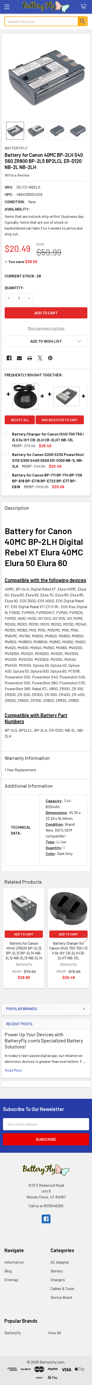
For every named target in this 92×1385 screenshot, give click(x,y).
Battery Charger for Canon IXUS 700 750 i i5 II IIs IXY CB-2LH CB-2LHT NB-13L (68, 950)
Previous (6, 938)
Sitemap (11, 1279)
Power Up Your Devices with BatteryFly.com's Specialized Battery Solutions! (44, 1040)
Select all (20, 420)
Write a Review (17, 175)
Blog (8, 1271)
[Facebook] (9, 358)
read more (13, 1070)
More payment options (46, 328)
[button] (46, 341)
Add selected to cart (60, 420)
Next (86, 938)
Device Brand (61, 1297)
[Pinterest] (50, 358)
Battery (57, 1271)
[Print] (29, 358)
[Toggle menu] (6, 6)
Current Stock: (23, 276)
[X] (40, 358)
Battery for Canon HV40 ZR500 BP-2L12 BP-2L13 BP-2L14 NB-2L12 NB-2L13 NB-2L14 (23, 950)
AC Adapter (60, 1262)
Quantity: (14, 287)
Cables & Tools (62, 1288)
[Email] (19, 358)
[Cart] (84, 6)
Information (14, 1262)
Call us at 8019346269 (46, 1205)
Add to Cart (24, 934)
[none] (46, 78)
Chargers (58, 1279)
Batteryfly (12, 1332)
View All (54, 1332)
